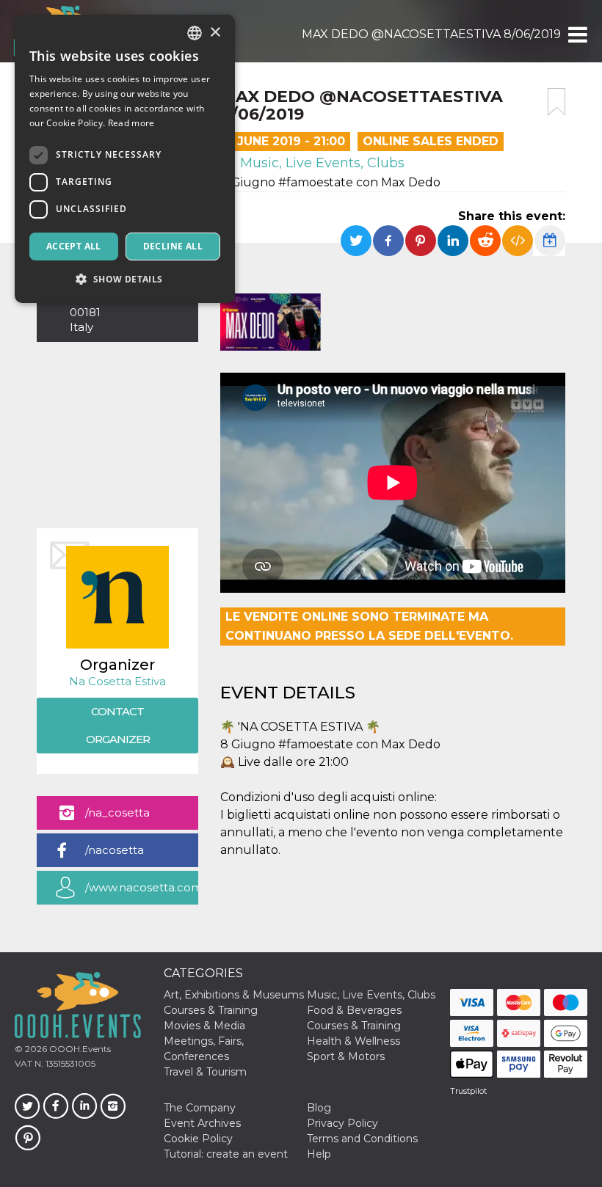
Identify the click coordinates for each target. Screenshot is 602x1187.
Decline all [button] (173, 246)
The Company (200, 1107)
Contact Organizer (118, 725)
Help (319, 1154)
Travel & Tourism (205, 1071)
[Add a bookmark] (556, 102)
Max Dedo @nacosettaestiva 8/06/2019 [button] (431, 34)
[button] (576, 34)
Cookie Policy (198, 1138)
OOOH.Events (79, 1048)
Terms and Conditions (362, 1138)
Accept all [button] (73, 246)
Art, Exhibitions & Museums (234, 994)
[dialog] (125, 159)
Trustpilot (468, 1091)
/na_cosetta (117, 812)
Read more (131, 123)
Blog (319, 1107)
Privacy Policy (342, 1123)
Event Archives (202, 1123)
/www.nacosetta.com (141, 887)
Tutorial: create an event (226, 1154)
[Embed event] (517, 240)
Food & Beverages (354, 1010)
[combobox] (194, 33)
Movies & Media (204, 1025)
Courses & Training (211, 1010)
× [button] (214, 32)
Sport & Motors (346, 1056)
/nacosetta (114, 850)
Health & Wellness (353, 1041)
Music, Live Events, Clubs (320, 163)
